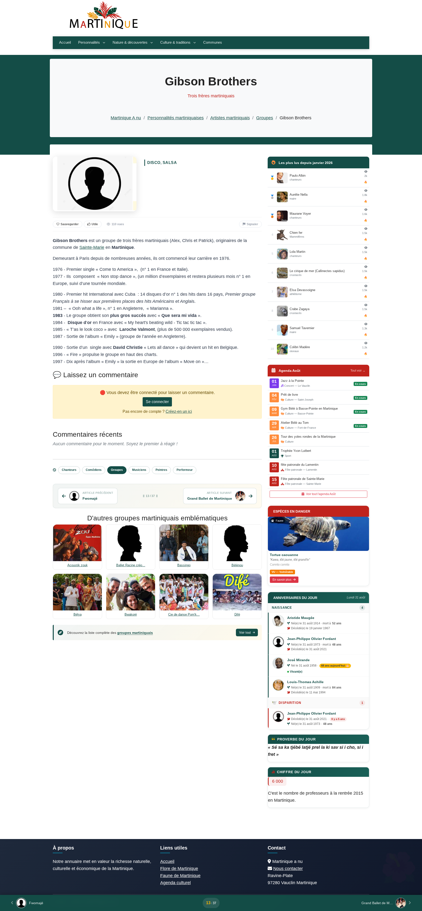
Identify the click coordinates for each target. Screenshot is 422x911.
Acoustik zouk (77, 565)
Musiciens (139, 470)
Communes (212, 42)
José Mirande (298, 660)
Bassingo (183, 565)
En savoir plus (282, 579)
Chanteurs (69, 470)
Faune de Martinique (180, 875)
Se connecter (157, 402)
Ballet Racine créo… (130, 565)
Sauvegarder (70, 224)
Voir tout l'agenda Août (320, 494)
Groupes (264, 117)
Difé (237, 614)
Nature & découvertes (130, 42)
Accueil (65, 42)
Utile (95, 224)
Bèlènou (237, 565)
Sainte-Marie (91, 247)
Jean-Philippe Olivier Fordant (311, 639)
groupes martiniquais (135, 633)
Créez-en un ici (179, 411)
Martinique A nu (126, 117)
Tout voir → (357, 370)
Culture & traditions (175, 42)
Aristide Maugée (300, 618)
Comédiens (94, 470)
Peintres (161, 470)
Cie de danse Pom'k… (184, 614)
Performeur (185, 470)
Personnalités (89, 42)
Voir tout (245, 632)
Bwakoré (131, 614)
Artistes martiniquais (230, 117)
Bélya (78, 614)
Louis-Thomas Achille (305, 682)
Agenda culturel (175, 882)
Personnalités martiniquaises (176, 117)
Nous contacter (288, 868)
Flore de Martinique (179, 868)
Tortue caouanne (284, 555)
